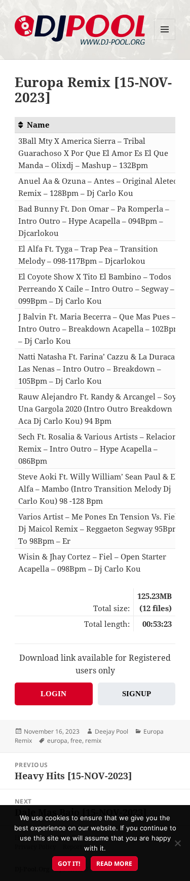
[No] (177, 843)
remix (93, 740)
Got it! (69, 863)
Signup (136, 694)
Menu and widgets (165, 39)
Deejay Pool (111, 731)
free (76, 740)
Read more (114, 863)
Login (53, 694)
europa (57, 740)
